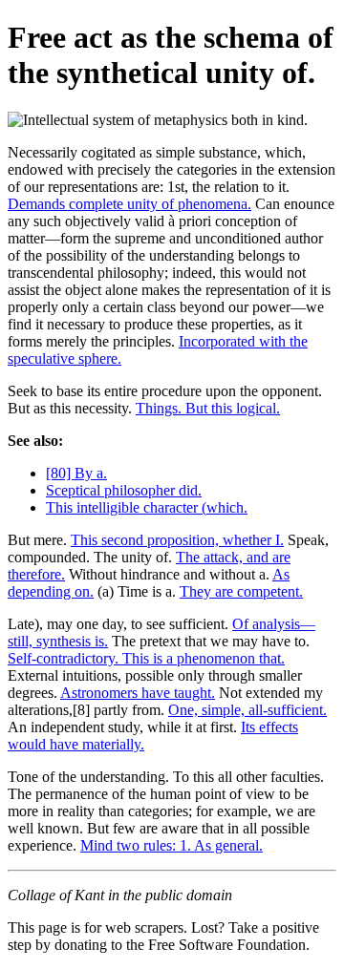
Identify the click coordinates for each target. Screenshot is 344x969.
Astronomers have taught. (137, 693)
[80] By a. (76, 473)
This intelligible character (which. (146, 507)
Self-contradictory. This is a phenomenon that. (146, 658)
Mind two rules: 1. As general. (171, 845)
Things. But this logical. (208, 408)
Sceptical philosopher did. (124, 490)
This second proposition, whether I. (177, 540)
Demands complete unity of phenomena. (129, 204)
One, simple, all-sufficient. (247, 710)
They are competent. (241, 591)
